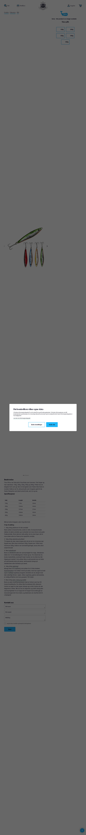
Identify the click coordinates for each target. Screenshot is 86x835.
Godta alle (52, 424)
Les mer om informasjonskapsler (21, 418)
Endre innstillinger (36, 424)
